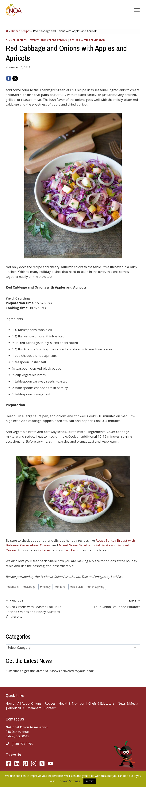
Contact (50, 708)
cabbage (29, 586)
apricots (13, 586)
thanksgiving (95, 586)
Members (34, 708)
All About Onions (29, 703)
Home (10, 703)
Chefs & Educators (101, 703)
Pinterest (44, 550)
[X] (15, 78)
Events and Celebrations (48, 40)
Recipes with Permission (87, 40)
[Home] (7, 31)
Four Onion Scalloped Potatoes (117, 604)
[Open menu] (136, 9)
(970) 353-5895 (22, 744)
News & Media (128, 703)
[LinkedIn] (17, 763)
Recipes (50, 703)
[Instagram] (33, 763)
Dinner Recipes (16, 40)
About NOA (15, 708)
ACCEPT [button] (90, 781)
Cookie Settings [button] (70, 781)
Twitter (70, 550)
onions (60, 586)
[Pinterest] (25, 763)
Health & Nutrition (72, 703)
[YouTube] (42, 763)
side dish (76, 586)
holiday (45, 586)
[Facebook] (8, 78)
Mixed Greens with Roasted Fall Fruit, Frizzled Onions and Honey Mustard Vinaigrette (34, 609)
